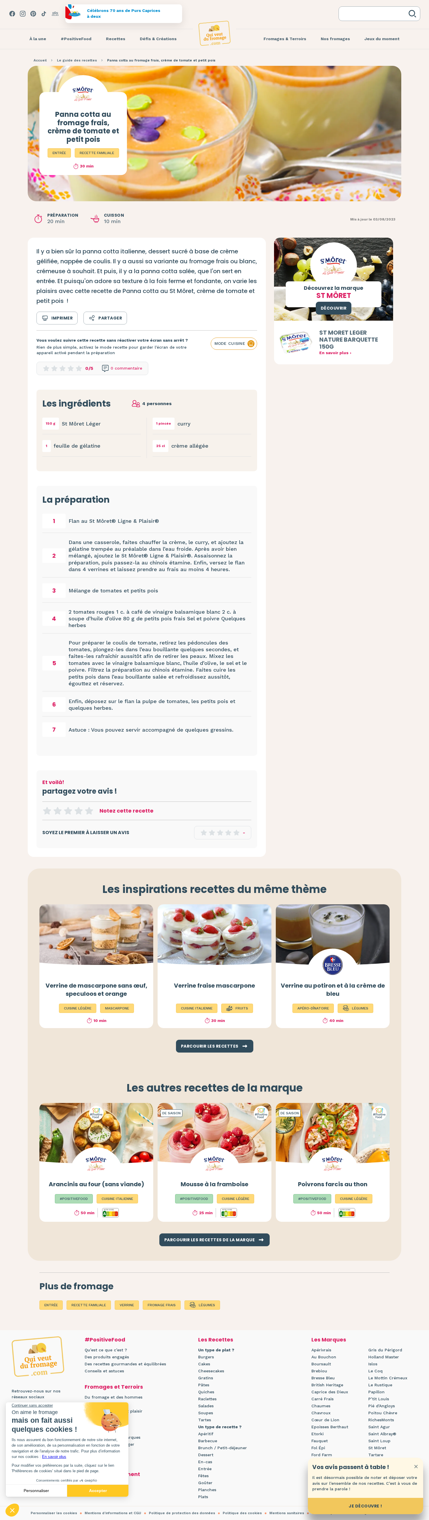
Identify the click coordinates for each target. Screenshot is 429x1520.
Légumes (207, 1305)
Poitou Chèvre (382, 1412)
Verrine (127, 1305)
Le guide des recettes (77, 60)
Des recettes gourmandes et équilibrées (125, 1364)
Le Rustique (380, 1385)
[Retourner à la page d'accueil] (214, 33)
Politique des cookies (242, 1513)
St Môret (377, 1447)
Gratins (205, 1378)
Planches (207, 1489)
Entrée (59, 153)
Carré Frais (322, 1399)
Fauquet (319, 1440)
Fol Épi (318, 1447)
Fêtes (203, 1475)
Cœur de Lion (325, 1419)
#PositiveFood (105, 1339)
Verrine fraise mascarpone (214, 985)
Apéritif (205, 1433)
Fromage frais (162, 1305)
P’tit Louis (378, 1399)
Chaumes (320, 1406)
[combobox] (375, 13)
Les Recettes (215, 1339)
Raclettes (207, 1399)
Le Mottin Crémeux (387, 1378)
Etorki (317, 1433)
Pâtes (203, 1385)
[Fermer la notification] (416, 1466)
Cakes (204, 1364)
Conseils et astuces (104, 1371)
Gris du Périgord (385, 1350)
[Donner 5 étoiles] (89, 810)
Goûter (205, 1482)
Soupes (205, 1412)
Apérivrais (321, 1350)
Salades (206, 1406)
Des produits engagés (107, 1357)
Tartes (204, 1419)
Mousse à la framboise (214, 1184)
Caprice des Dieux (329, 1392)
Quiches (206, 1392)
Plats (203, 1496)
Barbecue (207, 1440)
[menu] (37, 39)
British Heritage (327, 1385)
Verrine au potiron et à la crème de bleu (333, 989)
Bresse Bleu (323, 1378)
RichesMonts (381, 1419)
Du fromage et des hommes (113, 1397)
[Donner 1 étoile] (47, 810)
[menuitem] (37, 39)
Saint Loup (379, 1440)
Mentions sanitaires (286, 1513)
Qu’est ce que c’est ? (106, 1350)
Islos (372, 1364)
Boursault (321, 1364)
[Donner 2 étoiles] (57, 810)
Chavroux (321, 1412)
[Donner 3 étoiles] (68, 810)
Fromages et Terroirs (114, 1386)
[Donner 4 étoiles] (78, 810)
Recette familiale (97, 153)
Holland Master (383, 1357)
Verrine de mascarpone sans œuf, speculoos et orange (96, 989)
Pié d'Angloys (381, 1406)
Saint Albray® (382, 1433)
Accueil (40, 60)
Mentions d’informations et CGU (113, 1513)
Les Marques (328, 1339)
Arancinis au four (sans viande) (96, 1184)
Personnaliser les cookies (54, 1513)
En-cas (205, 1461)
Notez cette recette (127, 810)
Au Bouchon (323, 1357)
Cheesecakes (211, 1371)
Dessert (205, 1454)
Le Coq (375, 1371)
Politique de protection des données (182, 1513)
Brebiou (319, 1371)
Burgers (206, 1357)
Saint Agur (379, 1426)
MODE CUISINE (229, 343)
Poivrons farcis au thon (332, 1184)
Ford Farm (321, 1454)
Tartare (375, 1454)
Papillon (376, 1392)
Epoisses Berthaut (329, 1426)
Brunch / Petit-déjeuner (222, 1447)
